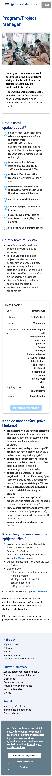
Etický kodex (9, 678)
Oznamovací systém (13, 682)
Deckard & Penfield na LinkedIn (19, 658)
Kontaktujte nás (11, 713)
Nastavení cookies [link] (12, 689)
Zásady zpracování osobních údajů (21, 671)
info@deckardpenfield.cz (18, 709)
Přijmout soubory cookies (25, 755)
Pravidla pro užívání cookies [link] (17, 685)
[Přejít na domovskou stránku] (20, 4)
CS (32, 5)
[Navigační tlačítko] (46, 5)
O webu (7, 692)
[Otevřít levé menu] (7, 4)
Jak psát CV (9, 651)
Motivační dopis (11, 655)
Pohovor (7, 648)
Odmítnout (25, 767)
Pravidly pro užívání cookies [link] (24, 746)
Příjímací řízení (10, 644)
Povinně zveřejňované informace (20, 675)
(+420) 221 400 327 (16, 706)
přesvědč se (29, 586)
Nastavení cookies (24, 761)
